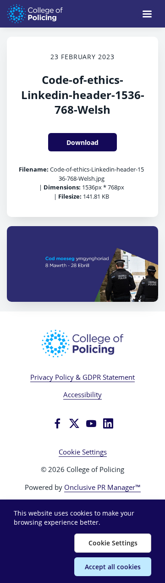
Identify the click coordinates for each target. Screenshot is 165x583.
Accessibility (82, 394)
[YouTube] (91, 423)
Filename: (34, 169)
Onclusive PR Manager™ (102, 487)
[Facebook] (57, 423)
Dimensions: (62, 187)
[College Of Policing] (82, 343)
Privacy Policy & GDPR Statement (82, 377)
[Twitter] (74, 423)
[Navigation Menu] (147, 13)
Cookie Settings (83, 451)
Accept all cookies (113, 566)
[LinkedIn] (108, 423)
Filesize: (70, 196)
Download (82, 142)
